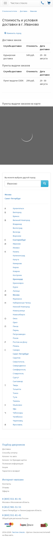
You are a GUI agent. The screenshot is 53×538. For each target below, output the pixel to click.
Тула (15, 397)
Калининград (19, 255)
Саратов (16, 357)
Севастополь (18, 361)
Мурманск (17, 298)
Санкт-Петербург (13, 198)
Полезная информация (12, 463)
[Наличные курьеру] (44, 523)
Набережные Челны (22, 302)
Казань (16, 251)
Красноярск (18, 283)
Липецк (16, 291)
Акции (5, 467)
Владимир (17, 224)
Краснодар (18, 279)
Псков (15, 338)
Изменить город (13, 33)
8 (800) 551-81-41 (11, 498)
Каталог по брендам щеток (14, 460)
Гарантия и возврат (11, 471)
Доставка (6, 449)
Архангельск (18, 208)
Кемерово (17, 263)
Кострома (17, 275)
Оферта (5, 491)
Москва (8, 194)
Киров (16, 267)
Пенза (15, 326)
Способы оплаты (9, 452)
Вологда (16, 232)
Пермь (16, 330)
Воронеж (17, 236)
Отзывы (5, 487)
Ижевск (16, 247)
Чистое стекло (18, 3)
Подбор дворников (13, 444)
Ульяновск (17, 405)
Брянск (16, 216)
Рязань (16, 346)
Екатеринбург (19, 239)
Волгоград (17, 228)
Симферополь (19, 369)
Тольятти (17, 389)
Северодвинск (19, 365)
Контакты (6, 484)
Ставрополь (18, 373)
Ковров (16, 271)
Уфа (14, 409)
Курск (15, 287)
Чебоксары (18, 412)
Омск (15, 318)
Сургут (16, 377)
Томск (15, 393)
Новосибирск (19, 314)
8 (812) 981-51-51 (11, 507)
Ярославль (17, 424)
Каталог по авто (9, 456)
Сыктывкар (18, 381)
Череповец (18, 420)
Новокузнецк (19, 310)
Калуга (16, 259)
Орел (15, 322)
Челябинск (18, 416)
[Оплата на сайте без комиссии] (9, 523)
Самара (16, 350)
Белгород (17, 212)
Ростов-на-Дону (20, 342)
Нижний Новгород (21, 306)
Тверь (15, 385)
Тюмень (16, 401)
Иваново (17, 243)
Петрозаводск (19, 334)
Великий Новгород (21, 220)
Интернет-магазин (13, 479)
